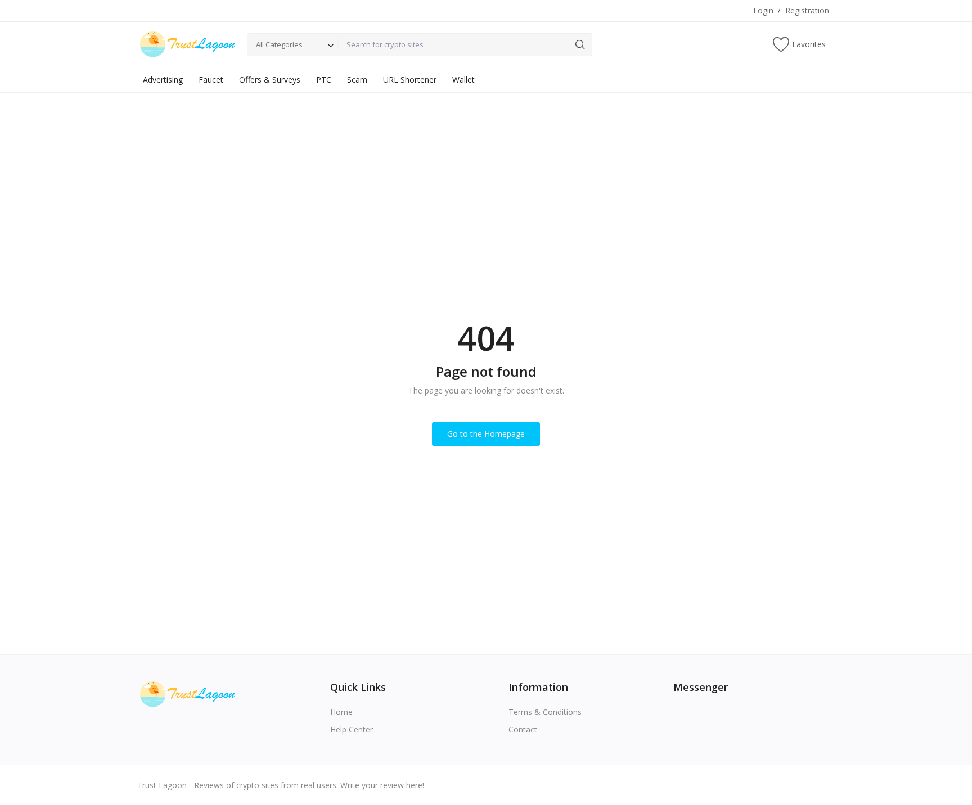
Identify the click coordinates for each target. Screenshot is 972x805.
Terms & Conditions (545, 712)
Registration (807, 10)
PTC (323, 79)
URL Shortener (409, 79)
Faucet (211, 79)
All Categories (279, 44)
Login (763, 10)
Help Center (351, 729)
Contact (522, 729)
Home (341, 712)
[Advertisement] (486, 177)
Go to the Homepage (486, 433)
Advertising (163, 79)
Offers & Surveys (269, 79)
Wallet (463, 79)
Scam (357, 79)
